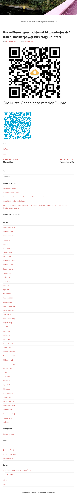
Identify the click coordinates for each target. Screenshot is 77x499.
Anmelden (7, 446)
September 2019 (9, 319)
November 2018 (9, 356)
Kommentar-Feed (9, 454)
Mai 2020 (6, 285)
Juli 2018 (6, 372)
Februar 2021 (7, 248)
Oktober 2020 (8, 265)
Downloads (9, 474)
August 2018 (7, 368)
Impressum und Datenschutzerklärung (17, 470)
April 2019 (6, 339)
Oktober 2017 (8, 410)
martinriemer (28, 41)
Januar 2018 (7, 397)
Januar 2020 (7, 302)
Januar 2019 (7, 348)
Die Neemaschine (9, 189)
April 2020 (6, 290)
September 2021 (9, 236)
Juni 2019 (6, 331)
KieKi (5, 480)
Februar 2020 (8, 298)
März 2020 (7, 294)
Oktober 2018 (8, 360)
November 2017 (9, 405)
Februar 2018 (8, 393)
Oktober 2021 (8, 232)
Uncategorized (8, 434)
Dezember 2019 (9, 306)
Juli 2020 (6, 277)
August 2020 (7, 273)
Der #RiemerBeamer (10, 193)
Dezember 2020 (9, 256)
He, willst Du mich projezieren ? (14, 201)
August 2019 (7, 323)
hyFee (5, 149)
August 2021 (7, 240)
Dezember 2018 (9, 352)
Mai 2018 (6, 381)
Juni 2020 (6, 281)
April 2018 (6, 385)
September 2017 (9, 414)
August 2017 (7, 418)
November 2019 (9, 310)
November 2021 (9, 227)
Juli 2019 (6, 327)
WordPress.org (8, 458)
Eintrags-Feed (8, 450)
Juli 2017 (6, 422)
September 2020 (9, 269)
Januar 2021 (7, 252)
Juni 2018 (6, 377)
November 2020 (9, 261)
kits (4, 154)
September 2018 (9, 364)
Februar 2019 (8, 343)
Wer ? (5, 484)
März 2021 (6, 244)
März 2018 (7, 389)
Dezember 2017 (9, 401)
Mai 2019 (6, 335)
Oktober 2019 (8, 314)
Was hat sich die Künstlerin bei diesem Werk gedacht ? (23, 197)
